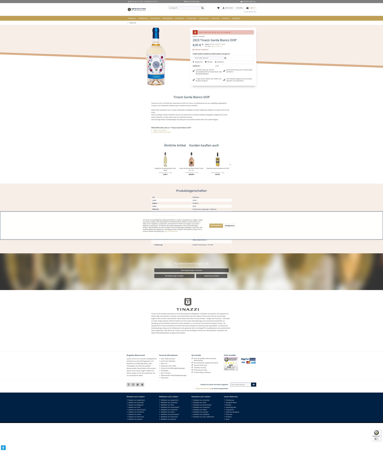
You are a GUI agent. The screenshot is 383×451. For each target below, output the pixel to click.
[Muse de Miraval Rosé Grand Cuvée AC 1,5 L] (191, 159)
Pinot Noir (228, 414)
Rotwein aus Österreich (136, 417)
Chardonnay (229, 400)
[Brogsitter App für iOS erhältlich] (138, 385)
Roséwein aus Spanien (200, 412)
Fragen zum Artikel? (159, 130)
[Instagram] (133, 385)
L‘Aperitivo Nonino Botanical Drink (217, 168)
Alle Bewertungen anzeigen (174, 276)
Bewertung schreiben (211, 276)
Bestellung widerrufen (250, 12)
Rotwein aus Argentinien (136, 400)
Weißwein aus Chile (167, 405)
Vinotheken (164, 371)
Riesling (228, 405)
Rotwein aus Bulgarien (136, 405)
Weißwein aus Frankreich (169, 410)
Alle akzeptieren (216, 225)
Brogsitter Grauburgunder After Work (165, 169)
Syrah (227, 419)
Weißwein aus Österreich (169, 417)
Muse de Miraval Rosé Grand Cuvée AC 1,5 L (191, 169)
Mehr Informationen (171, 231)
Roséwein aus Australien (201, 400)
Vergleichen (198, 62)
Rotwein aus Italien (134, 414)
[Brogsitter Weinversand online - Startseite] (137, 9)
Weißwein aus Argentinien (169, 400)
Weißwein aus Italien (167, 412)
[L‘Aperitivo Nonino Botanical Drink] (218, 159)
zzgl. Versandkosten (216, 46)
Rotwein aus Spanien (135, 419)
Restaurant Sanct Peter (168, 366)
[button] (3, 447)
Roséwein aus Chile (199, 402)
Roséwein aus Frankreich (201, 407)
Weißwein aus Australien (169, 402)
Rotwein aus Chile (134, 407)
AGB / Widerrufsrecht (167, 359)
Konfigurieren (229, 225)
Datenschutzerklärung (203, 388)
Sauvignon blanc (231, 402)
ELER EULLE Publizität (167, 361)
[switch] (376, 439)
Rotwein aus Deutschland (137, 410)
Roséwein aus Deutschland (202, 405)
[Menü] (380, 430)
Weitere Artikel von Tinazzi (162, 132)
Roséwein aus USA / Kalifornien (203, 417)
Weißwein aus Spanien (168, 419)
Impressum (164, 378)
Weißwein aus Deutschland (169, 407)
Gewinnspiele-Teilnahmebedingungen (173, 375)
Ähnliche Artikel (175, 145)
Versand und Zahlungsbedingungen (172, 368)
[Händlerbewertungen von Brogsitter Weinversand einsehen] (231, 364)
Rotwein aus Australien (136, 402)
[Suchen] (202, 8)
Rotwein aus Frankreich (136, 412)
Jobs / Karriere (165, 373)
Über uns (163, 363)
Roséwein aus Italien (200, 410)
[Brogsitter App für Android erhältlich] (142, 385)
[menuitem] (186, 8)
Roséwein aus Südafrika (201, 414)
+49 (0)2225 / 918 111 (151, 1)
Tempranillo (229, 410)
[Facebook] (129, 385)
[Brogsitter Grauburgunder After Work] (165, 159)
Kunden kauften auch (204, 145)
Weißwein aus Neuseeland (169, 414)
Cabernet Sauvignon (232, 412)
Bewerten (220, 62)
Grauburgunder (230, 407)
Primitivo (228, 417)
